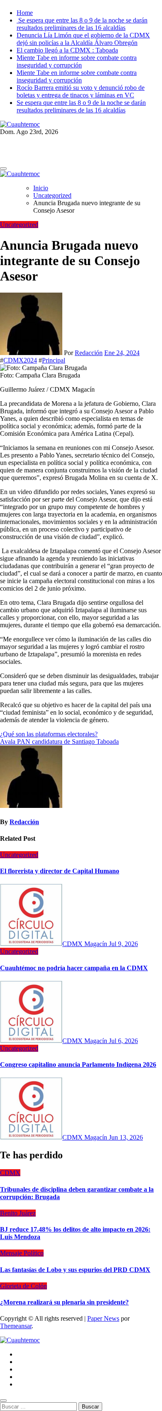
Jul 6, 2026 (123, 1040)
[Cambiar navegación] (3, 168)
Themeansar (16, 1325)
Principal (53, 360)
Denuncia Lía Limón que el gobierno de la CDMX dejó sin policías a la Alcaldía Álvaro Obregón (83, 39)
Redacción (89, 352)
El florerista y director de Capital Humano (59, 870)
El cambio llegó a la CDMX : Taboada (67, 50)
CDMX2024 (20, 360)
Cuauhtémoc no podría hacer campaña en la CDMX (74, 967)
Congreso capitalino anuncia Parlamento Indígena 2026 (78, 1064)
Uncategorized (19, 224)
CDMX (10, 1172)
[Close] (3, 1400)
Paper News (103, 1318)
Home (25, 12)
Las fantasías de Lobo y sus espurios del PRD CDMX (75, 1269)
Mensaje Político (22, 1253)
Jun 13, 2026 (126, 1137)
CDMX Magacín (85, 943)
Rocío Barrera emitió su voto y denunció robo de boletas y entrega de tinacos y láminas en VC (81, 91)
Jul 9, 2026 (123, 943)
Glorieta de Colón (23, 1285)
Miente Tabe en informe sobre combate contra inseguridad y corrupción (77, 61)
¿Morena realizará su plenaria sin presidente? (64, 1302)
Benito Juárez (18, 1213)
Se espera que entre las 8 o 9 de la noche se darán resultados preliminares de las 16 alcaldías (82, 24)
